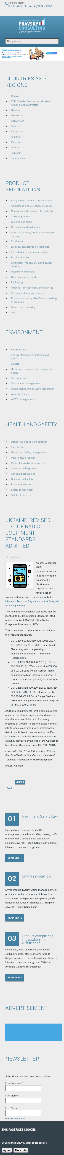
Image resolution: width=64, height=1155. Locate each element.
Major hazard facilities (23, 457)
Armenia (15, 136)
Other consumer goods (24, 277)
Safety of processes (22, 495)
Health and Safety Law (40, 816)
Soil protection (19, 378)
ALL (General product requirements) (31, 200)
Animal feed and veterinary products (31, 205)
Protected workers (21, 484)
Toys (13, 312)
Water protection (20, 394)
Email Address (14, 1083)
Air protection (18, 349)
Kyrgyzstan (17, 131)
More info (21, 1150)
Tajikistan (16, 152)
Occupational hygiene (23, 473)
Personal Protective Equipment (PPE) (32, 287)
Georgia (15, 147)
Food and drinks (20, 257)
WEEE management (22, 399)
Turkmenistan (18, 158)
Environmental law (36, 876)
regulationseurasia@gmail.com (30, 6)
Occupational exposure (24, 468)
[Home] (32, 25)
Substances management (25, 383)
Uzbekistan (17, 115)
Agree (6, 1150)
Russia (15, 95)
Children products (21, 216)
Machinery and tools (22, 271)
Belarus (15, 126)
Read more (14, 858)
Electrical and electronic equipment (30, 246)
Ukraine (15, 110)
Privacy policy (17, 1118)
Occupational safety (22, 479)
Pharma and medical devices (27, 293)
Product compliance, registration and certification (38, 939)
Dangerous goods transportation (29, 441)
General (15, 363)
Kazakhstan (17, 120)
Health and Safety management (29, 452)
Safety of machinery (22, 489)
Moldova (16, 142)
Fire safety (17, 447)
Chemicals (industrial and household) (32, 211)
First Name (11, 1095)
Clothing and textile (22, 221)
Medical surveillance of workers (28, 463)
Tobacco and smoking (23, 307)
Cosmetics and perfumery (25, 227)
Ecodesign (17, 241)
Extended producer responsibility (29, 252)
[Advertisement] (33, 1032)
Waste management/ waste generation (32, 388)
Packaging (17, 282)
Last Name (11, 1108)
